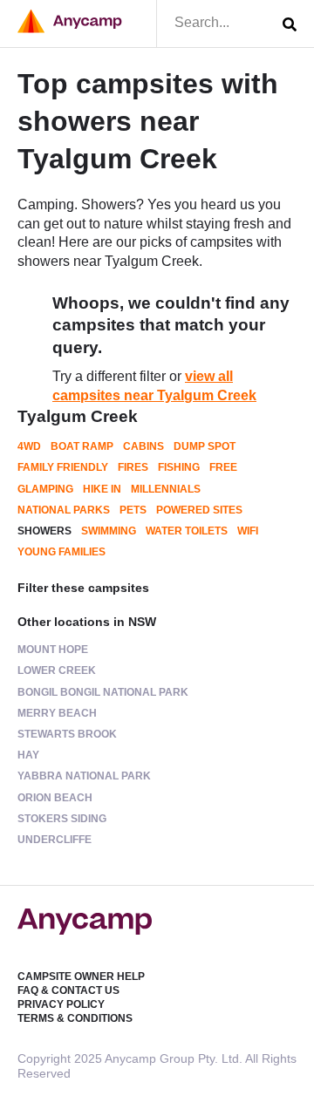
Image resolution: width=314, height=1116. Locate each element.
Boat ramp (82, 446)
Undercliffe (54, 840)
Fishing (179, 467)
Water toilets (187, 531)
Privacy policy (61, 1004)
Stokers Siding (61, 819)
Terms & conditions (75, 1018)
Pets (133, 510)
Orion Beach (54, 798)
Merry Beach (57, 713)
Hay (28, 755)
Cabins (143, 446)
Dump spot (205, 446)
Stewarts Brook (67, 734)
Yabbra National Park (84, 776)
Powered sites (199, 510)
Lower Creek (56, 670)
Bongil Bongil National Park (102, 692)
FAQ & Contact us (68, 990)
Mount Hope (52, 649)
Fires (133, 467)
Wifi (247, 531)
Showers (44, 531)
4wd (29, 446)
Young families (61, 552)
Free (223, 467)
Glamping (45, 489)
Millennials (166, 489)
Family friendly (62, 467)
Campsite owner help (81, 976)
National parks (63, 510)
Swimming (108, 531)
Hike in (102, 489)
